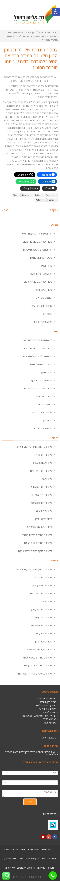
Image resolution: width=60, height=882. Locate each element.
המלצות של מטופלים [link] (46, 698)
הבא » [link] (5, 210)
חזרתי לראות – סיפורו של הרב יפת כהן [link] (39, 715)
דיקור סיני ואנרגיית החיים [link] (41, 470)
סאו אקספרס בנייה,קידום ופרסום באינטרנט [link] (21, 876)
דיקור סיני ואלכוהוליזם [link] (42, 454)
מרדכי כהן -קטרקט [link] (48, 702)
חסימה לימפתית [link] (49, 712)
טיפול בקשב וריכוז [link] (44, 289)
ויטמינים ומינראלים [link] (44, 297)
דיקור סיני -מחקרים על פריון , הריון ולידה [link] (34, 446)
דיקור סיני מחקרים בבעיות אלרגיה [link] (37, 534)
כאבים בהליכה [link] (49, 719)
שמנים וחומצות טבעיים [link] (42, 305)
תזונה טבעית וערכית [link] (43, 321)
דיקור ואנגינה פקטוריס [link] (42, 462)
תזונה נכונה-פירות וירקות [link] (41, 273)
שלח (30, 801)
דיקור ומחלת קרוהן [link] (44, 510)
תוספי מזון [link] (47, 313)
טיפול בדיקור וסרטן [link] (43, 518)
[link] (56, 12)
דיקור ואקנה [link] (47, 478)
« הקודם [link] (54, 210)
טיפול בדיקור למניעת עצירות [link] (39, 526)
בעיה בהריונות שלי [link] (47, 708)
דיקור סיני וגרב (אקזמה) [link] (41, 486)
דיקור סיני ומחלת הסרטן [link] (41, 502)
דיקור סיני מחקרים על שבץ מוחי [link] (38, 542)
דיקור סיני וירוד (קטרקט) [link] (41, 494)
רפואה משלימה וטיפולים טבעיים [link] (37, 249)
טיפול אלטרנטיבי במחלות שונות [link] (37, 241)
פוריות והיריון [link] (46, 265)
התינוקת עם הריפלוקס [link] (46, 705)
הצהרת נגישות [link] (49, 814)
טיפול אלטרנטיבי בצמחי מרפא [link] (38, 281)
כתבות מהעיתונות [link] (48, 737)
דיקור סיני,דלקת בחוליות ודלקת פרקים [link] (35, 551)
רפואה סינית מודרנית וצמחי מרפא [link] (37, 233)
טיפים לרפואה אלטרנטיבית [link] (40, 257)
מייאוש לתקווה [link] (50, 722)
